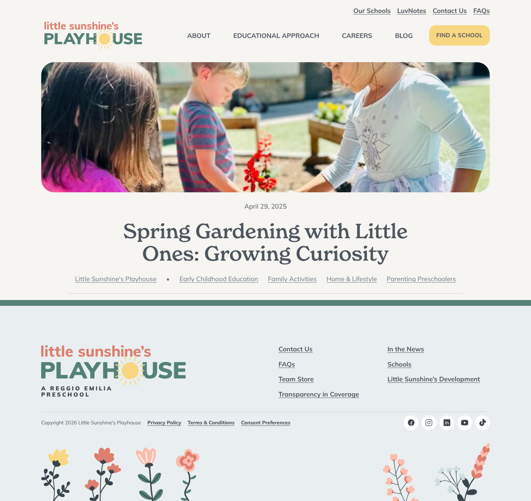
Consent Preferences (265, 422)
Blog (404, 35)
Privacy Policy (164, 422)
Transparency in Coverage (319, 394)
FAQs (481, 10)
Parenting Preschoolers (421, 279)
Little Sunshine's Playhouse (115, 279)
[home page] (93, 35)
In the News (406, 348)
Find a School (459, 35)
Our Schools (371, 10)
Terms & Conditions (211, 422)
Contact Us (450, 10)
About (199, 35)
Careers (357, 35)
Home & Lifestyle (352, 279)
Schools (400, 364)
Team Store (296, 378)
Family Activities (292, 279)
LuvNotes (411, 10)
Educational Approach (276, 35)
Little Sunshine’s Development (434, 378)
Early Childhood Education (219, 279)
